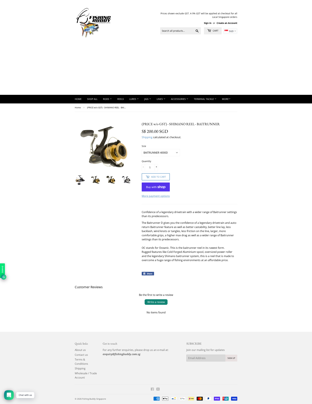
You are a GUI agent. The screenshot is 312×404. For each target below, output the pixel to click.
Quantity (146, 161)
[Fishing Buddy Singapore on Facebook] (152, 389)
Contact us (81, 355)
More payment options (156, 196)
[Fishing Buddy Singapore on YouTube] (158, 389)
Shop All (92, 99)
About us (80, 350)
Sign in (207, 23)
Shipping (147, 137)
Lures (133, 99)
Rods (106, 99)
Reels (120, 99)
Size (144, 146)
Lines (160, 99)
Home (78, 99)
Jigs (146, 99)
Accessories (178, 99)
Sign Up (231, 358)
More (225, 99)
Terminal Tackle (204, 99)
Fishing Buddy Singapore (94, 398)
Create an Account (227, 23)
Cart (215, 30)
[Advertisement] (156, 70)
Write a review (156, 302)
